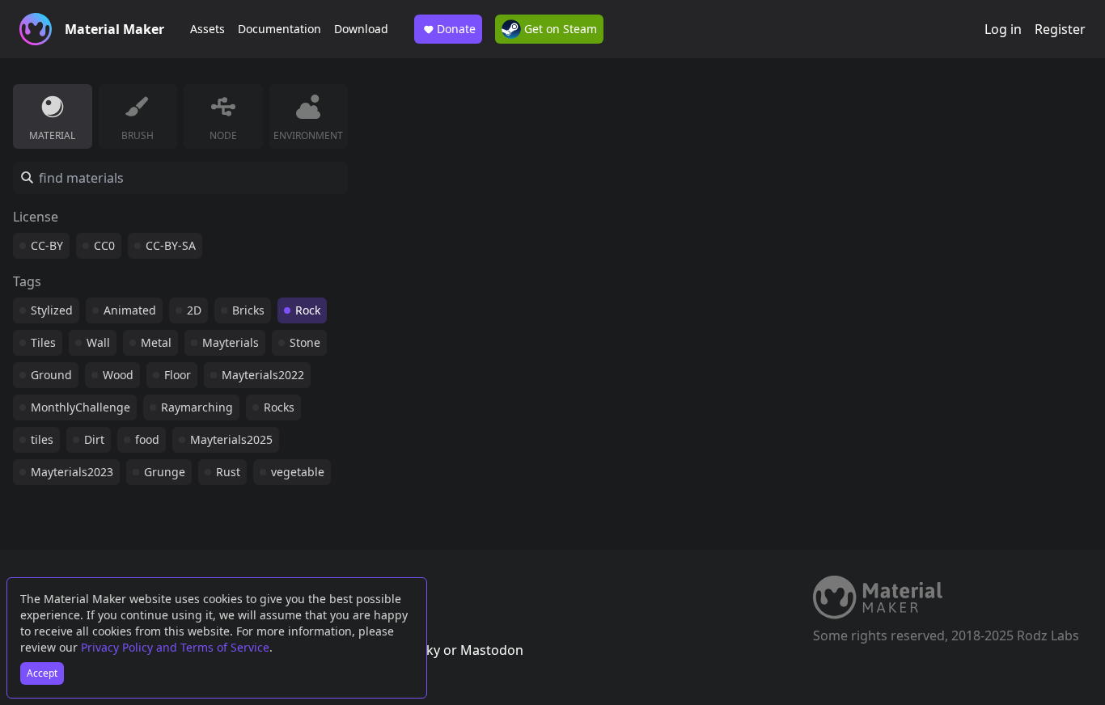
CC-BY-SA (171, 245)
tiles (42, 439)
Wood (118, 374)
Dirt (94, 439)
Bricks (248, 310)
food (147, 439)
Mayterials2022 (263, 374)
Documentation (279, 28)
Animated (130, 310)
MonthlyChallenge (80, 407)
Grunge (164, 471)
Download (361, 28)
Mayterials (230, 342)
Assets (207, 28)
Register (1060, 29)
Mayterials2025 (231, 439)
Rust (228, 471)
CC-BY (47, 245)
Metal (156, 342)
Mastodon (491, 650)
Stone (305, 342)
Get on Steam (559, 28)
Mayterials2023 (72, 471)
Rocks (279, 407)
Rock (307, 310)
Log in (1003, 29)
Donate (456, 28)
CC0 (104, 245)
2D (194, 310)
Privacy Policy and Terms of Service (175, 647)
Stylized (52, 310)
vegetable (297, 471)
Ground (51, 374)
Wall (98, 342)
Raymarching (197, 407)
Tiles (43, 342)
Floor (177, 374)
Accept (42, 673)
